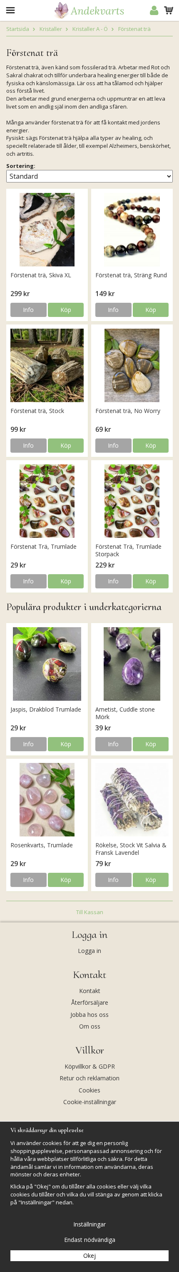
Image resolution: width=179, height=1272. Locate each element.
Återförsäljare (89, 1002)
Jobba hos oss (89, 1015)
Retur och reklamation (89, 1078)
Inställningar (89, 1224)
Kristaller (51, 29)
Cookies (89, 1090)
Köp (65, 310)
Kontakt (89, 991)
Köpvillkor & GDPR (90, 1066)
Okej (89, 1255)
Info (28, 310)
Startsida (17, 29)
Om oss (89, 1026)
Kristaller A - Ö (90, 29)
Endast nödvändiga (89, 1240)
